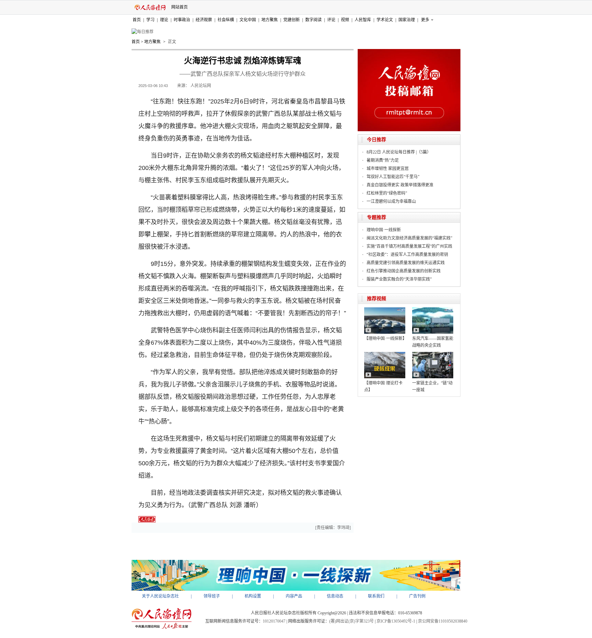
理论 (164, 19)
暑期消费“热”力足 (383, 160)
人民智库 (363, 19)
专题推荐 (376, 217)
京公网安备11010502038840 (442, 621)
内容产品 (294, 596)
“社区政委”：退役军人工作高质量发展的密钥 (407, 254)
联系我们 (376, 596)
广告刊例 (417, 596)
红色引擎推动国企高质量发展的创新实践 (404, 271)
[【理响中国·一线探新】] (384, 309)
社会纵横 (226, 19)
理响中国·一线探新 (384, 230)
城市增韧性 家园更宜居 (388, 168)
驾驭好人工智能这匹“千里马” (393, 176)
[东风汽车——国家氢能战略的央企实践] (432, 309)
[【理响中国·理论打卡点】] (384, 354)
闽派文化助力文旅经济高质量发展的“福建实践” (409, 238)
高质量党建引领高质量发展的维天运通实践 (406, 262)
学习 (150, 19)
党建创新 (291, 19)
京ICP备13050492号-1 (396, 621)
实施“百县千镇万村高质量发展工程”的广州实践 (409, 246)
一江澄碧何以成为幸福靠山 (391, 201)
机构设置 (253, 596)
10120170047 (274, 621)
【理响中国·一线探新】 (385, 338)
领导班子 (212, 596)
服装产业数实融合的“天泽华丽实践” (399, 279)
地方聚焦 (269, 19)
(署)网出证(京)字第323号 (351, 621)
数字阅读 (313, 19)
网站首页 (179, 7)
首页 (137, 19)
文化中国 (247, 19)
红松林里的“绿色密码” (387, 193)
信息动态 (335, 596)
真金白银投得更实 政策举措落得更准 (400, 185)
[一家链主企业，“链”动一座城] (432, 354)
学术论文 (385, 19)
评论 (331, 19)
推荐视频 (376, 298)
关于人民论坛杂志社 (160, 596)
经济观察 (204, 19)
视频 (345, 19)
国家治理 (406, 19)
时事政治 (182, 19)
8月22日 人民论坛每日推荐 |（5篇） (399, 152)
